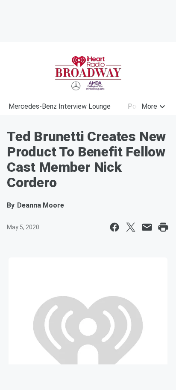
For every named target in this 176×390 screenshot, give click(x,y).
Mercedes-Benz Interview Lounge (60, 106)
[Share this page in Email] (147, 227)
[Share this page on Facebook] (114, 227)
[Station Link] (88, 73)
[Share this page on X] (131, 227)
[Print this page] (163, 227)
